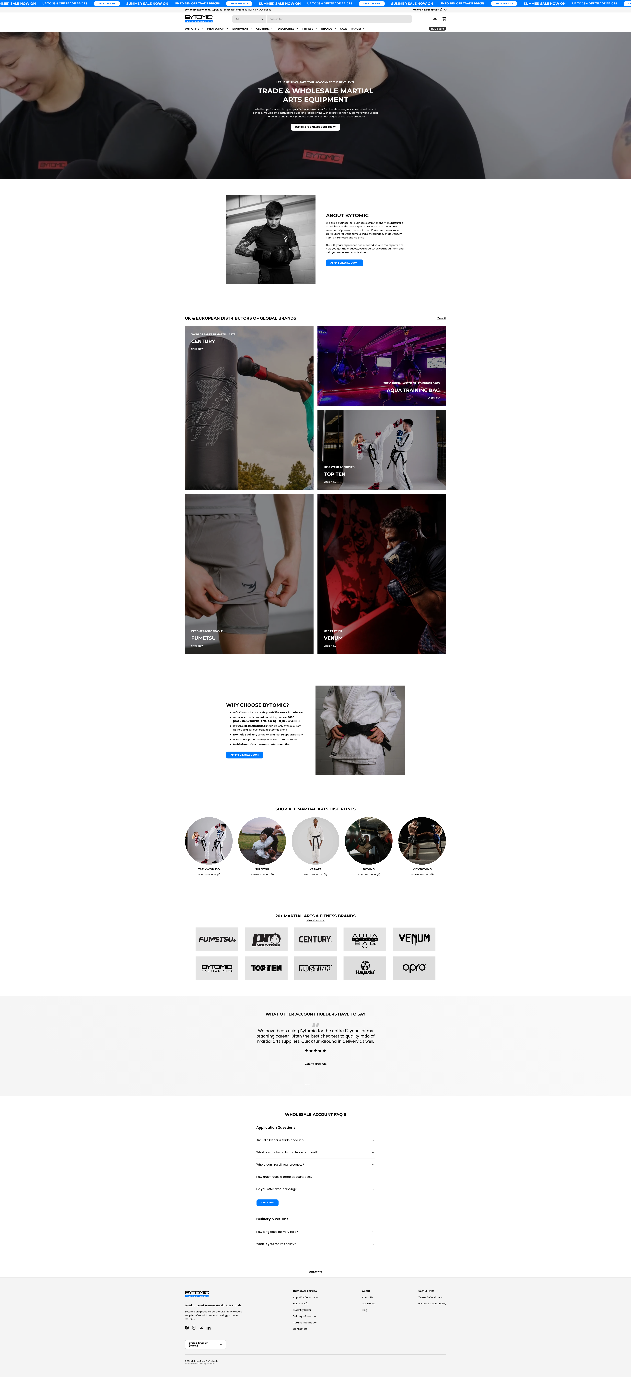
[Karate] (315, 841)
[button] (444, 19)
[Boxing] (369, 841)
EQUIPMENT (240, 28)
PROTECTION (215, 28)
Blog (364, 1310)
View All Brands (315, 920)
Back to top (315, 1271)
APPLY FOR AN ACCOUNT (344, 262)
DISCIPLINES (286, 28)
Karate (315, 869)
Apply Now (267, 1202)
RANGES (356, 28)
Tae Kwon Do (209, 869)
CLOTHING (263, 28)
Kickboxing (422, 869)
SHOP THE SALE (106, 3)
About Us (367, 1297)
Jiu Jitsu (262, 869)
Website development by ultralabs (200, 1363)
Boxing (369, 869)
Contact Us (300, 1329)
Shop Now (197, 348)
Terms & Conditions (430, 1297)
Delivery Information (305, 1316)
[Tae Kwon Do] (209, 841)
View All (441, 318)
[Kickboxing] (422, 841)
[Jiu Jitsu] (262, 841)
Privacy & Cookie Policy (432, 1303)
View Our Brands (262, 9)
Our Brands (368, 1303)
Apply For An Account (306, 1297)
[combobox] (322, 19)
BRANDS (326, 28)
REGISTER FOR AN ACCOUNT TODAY (315, 127)
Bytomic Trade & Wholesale (205, 1361)
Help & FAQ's (300, 1303)
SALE (343, 28)
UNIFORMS (192, 28)
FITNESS (307, 28)
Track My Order (302, 1310)
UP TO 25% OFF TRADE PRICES (64, 3)
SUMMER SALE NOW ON (147, 3)
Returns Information (305, 1322)
